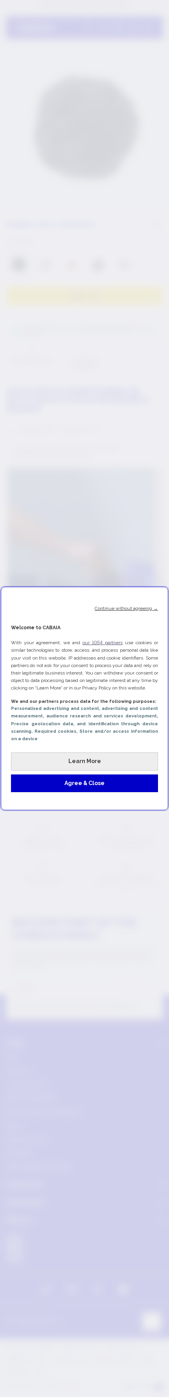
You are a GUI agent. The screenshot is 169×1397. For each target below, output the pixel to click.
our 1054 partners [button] (103, 642)
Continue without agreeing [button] (126, 608)
